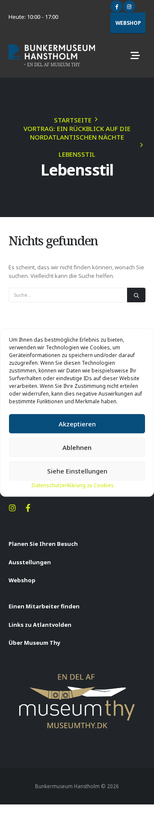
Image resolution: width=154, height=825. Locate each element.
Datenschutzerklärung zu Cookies (73, 485)
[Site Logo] (52, 55)
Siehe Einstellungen (77, 471)
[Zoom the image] (77, 677)
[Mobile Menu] (135, 55)
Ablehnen (77, 447)
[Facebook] (116, 6)
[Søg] (136, 295)
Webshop (128, 22)
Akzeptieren (77, 424)
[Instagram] (129, 6)
